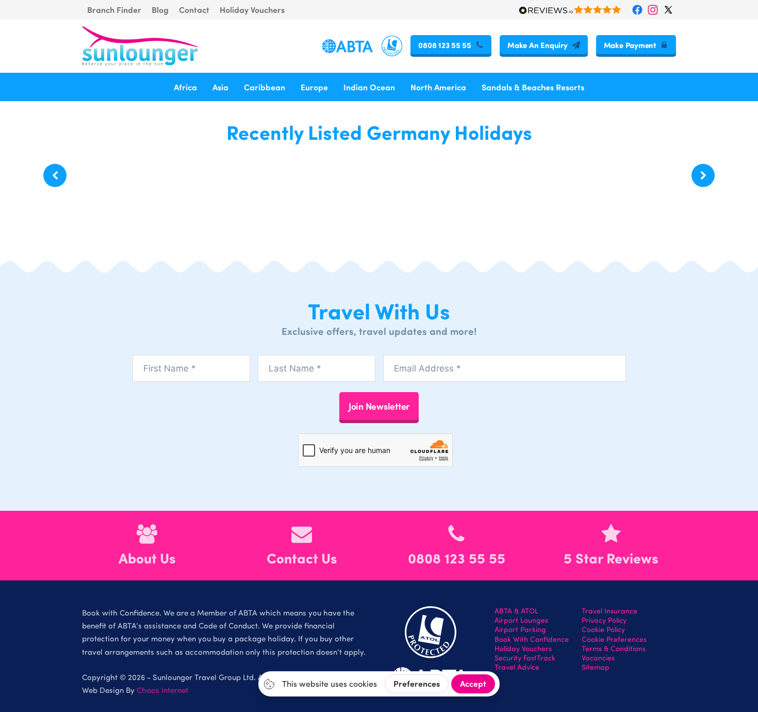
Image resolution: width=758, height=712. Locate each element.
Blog (160, 9)
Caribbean (264, 87)
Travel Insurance (609, 611)
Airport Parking (520, 629)
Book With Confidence (532, 639)
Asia (220, 87)
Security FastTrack (525, 657)
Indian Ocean (369, 87)
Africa (185, 87)
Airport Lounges (521, 620)
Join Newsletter (379, 405)
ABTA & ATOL (516, 611)
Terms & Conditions (614, 648)
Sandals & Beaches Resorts (533, 87)
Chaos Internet (162, 690)
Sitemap (595, 667)
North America (438, 87)
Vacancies (598, 657)
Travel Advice (517, 667)
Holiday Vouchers (252, 9)
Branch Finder (114, 9)
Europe (314, 87)
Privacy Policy (604, 620)
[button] (55, 175)
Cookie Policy (603, 629)
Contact (194, 9)
